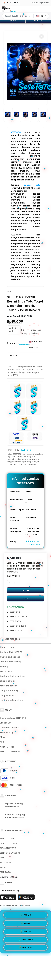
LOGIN (13, 20)
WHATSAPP (27, 939)
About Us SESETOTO (10, 647)
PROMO (27, 914)
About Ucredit (7, 746)
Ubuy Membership (9, 690)
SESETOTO (15, 132)
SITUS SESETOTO (8, 848)
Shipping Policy (7, 681)
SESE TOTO (5, 872)
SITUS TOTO (6, 862)
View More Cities (8, 877)
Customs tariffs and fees (13, 676)
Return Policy (6, 732)
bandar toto (32, 185)
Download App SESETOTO (13, 718)
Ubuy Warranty (8, 695)
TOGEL (3, 867)
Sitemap (4, 666)
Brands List (5, 722)
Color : (13, 355)
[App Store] (8, 898)
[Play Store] (26, 898)
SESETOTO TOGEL (8, 838)
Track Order (6, 671)
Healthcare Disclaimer (11, 700)
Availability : (13, 344)
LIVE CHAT (27, 947)
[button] (41, 36)
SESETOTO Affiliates (10, 751)
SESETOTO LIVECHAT (10, 852)
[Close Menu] (3, 11)
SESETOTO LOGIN (8, 843)
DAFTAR (38, 20)
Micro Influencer (8, 685)
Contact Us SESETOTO (11, 652)
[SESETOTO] (13, 11)
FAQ (2, 742)
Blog (2, 737)
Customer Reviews (9, 727)
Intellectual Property (10, 661)
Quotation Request (10, 656)
